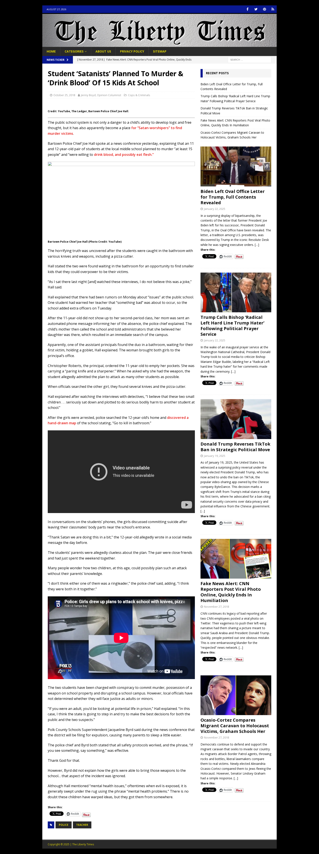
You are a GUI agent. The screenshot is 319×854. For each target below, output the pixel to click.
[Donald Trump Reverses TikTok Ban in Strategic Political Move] (236, 419)
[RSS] (273, 9)
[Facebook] (247, 9)
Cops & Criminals (139, 95)
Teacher (82, 825)
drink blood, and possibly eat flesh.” (124, 154)
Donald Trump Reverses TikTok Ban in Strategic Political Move (235, 447)
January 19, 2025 (214, 456)
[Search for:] (249, 60)
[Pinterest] (264, 9)
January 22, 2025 (214, 209)
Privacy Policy (132, 51)
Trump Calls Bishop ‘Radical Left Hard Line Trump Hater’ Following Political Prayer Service (232, 325)
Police (63, 825)
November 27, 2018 (216, 607)
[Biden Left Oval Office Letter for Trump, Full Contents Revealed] (236, 166)
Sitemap (159, 51)
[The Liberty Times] (159, 44)
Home (51, 51)
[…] (257, 245)
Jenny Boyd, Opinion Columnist (101, 95)
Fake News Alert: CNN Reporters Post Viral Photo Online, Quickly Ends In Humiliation (231, 592)
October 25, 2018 (64, 95)
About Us (103, 51)
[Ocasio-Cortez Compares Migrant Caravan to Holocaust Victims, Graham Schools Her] (236, 695)
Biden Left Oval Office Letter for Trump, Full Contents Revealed (233, 197)
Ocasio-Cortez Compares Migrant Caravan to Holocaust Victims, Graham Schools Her (235, 725)
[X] (256, 9)
